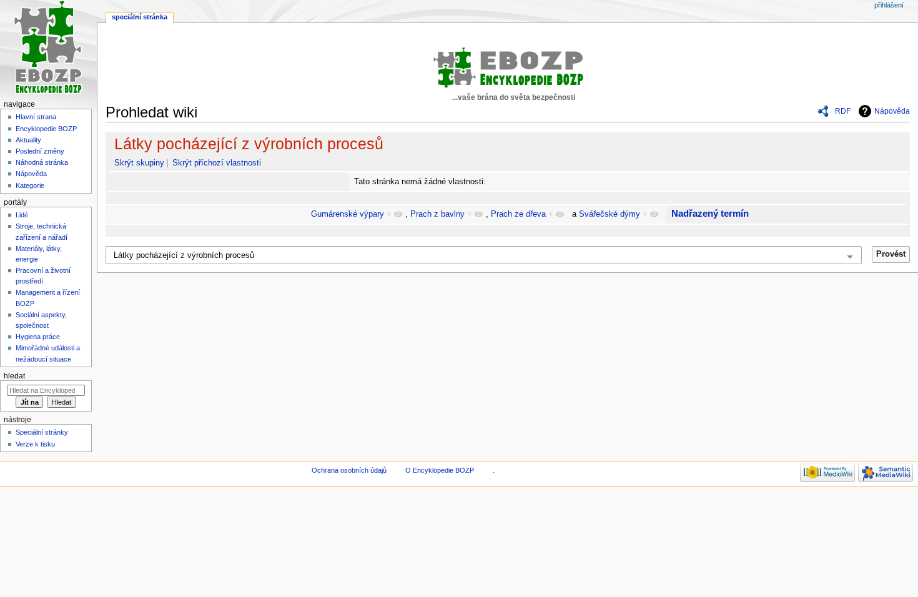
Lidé (22, 215)
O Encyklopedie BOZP (439, 470)
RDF (843, 111)
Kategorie (30, 185)
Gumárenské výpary (347, 214)
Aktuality (28, 140)
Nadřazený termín (710, 213)
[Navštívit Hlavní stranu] (48, 48)
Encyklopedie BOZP (46, 128)
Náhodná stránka (42, 162)
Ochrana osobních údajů (349, 470)
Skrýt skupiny (139, 163)
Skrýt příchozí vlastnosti (216, 163)
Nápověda (892, 111)
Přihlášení (889, 5)
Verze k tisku (35, 444)
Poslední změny (40, 151)
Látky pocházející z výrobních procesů (248, 143)
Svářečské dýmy (609, 214)
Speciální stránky (42, 432)
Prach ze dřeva (518, 214)
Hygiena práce (38, 336)
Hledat (14, 376)
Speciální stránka (139, 17)
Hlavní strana (36, 117)
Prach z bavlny (437, 214)
